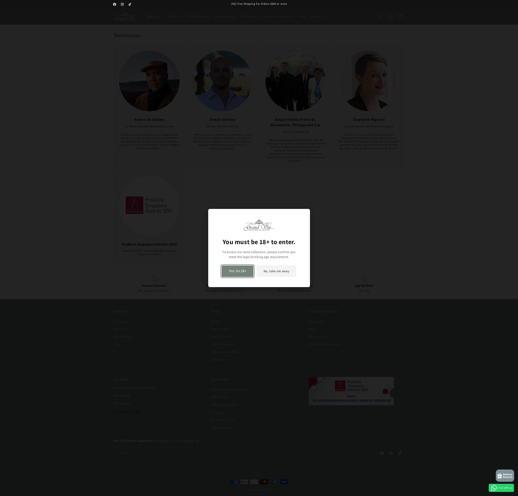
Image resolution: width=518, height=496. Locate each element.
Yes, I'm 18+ (237, 271)
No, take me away (276, 271)
